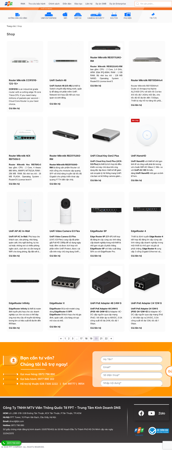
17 (81, 338)
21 (101, 338)
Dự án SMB (101, 3)
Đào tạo (78, 3)
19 (91, 338)
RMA (23, 3)
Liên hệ (88, 3)
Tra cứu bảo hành (37, 3)
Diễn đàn (67, 3)
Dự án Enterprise (118, 3)
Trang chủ (11, 26)
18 (86, 338)
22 (106, 338)
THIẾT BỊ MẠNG (46, 8)
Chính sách (54, 3)
